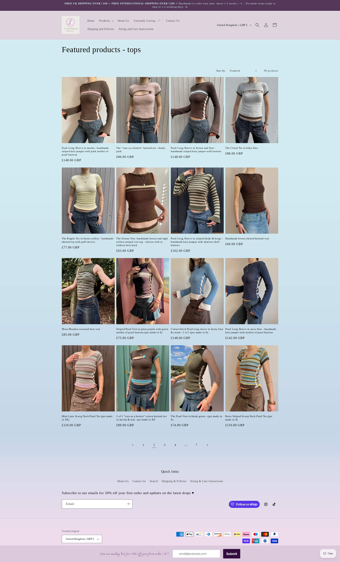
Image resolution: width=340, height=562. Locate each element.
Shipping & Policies (174, 481)
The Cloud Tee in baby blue (241, 147)
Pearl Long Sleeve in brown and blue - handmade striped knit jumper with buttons (196, 149)
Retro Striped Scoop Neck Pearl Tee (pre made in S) (248, 418)
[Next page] (207, 445)
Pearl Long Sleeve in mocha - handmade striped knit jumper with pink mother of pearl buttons (85, 151)
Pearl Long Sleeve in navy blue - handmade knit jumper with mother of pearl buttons (250, 331)
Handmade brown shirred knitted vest (247, 238)
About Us (123, 481)
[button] (106, 21)
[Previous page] (132, 445)
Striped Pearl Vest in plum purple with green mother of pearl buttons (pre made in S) (142, 331)
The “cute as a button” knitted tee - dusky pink (140, 149)
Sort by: (221, 70)
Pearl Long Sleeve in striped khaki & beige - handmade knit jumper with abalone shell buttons (197, 242)
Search (154, 481)
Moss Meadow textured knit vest (81, 329)
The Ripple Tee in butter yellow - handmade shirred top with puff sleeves (88, 240)
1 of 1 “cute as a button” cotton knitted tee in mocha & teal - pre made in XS (141, 418)
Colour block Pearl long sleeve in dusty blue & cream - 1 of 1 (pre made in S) (197, 331)
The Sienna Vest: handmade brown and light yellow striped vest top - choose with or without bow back (142, 242)
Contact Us (139, 481)
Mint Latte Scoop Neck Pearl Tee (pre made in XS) (87, 418)
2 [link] (154, 444)
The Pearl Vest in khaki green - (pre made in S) (196, 418)
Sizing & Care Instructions (206, 481)
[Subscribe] (128, 503)
